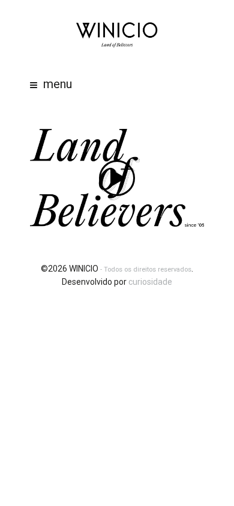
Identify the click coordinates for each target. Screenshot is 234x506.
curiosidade (150, 282)
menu (57, 84)
